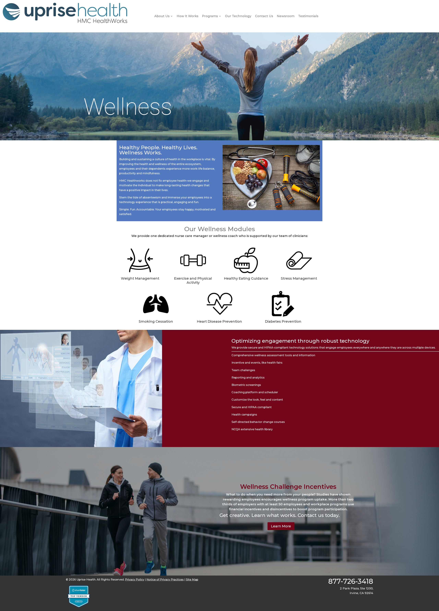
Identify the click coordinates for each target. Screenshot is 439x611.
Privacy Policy (134, 579)
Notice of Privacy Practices (165, 579)
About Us (161, 16)
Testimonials (308, 16)
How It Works (187, 16)
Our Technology (238, 16)
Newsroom (285, 16)
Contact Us (264, 16)
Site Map (192, 579)
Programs (210, 16)
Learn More (281, 526)
